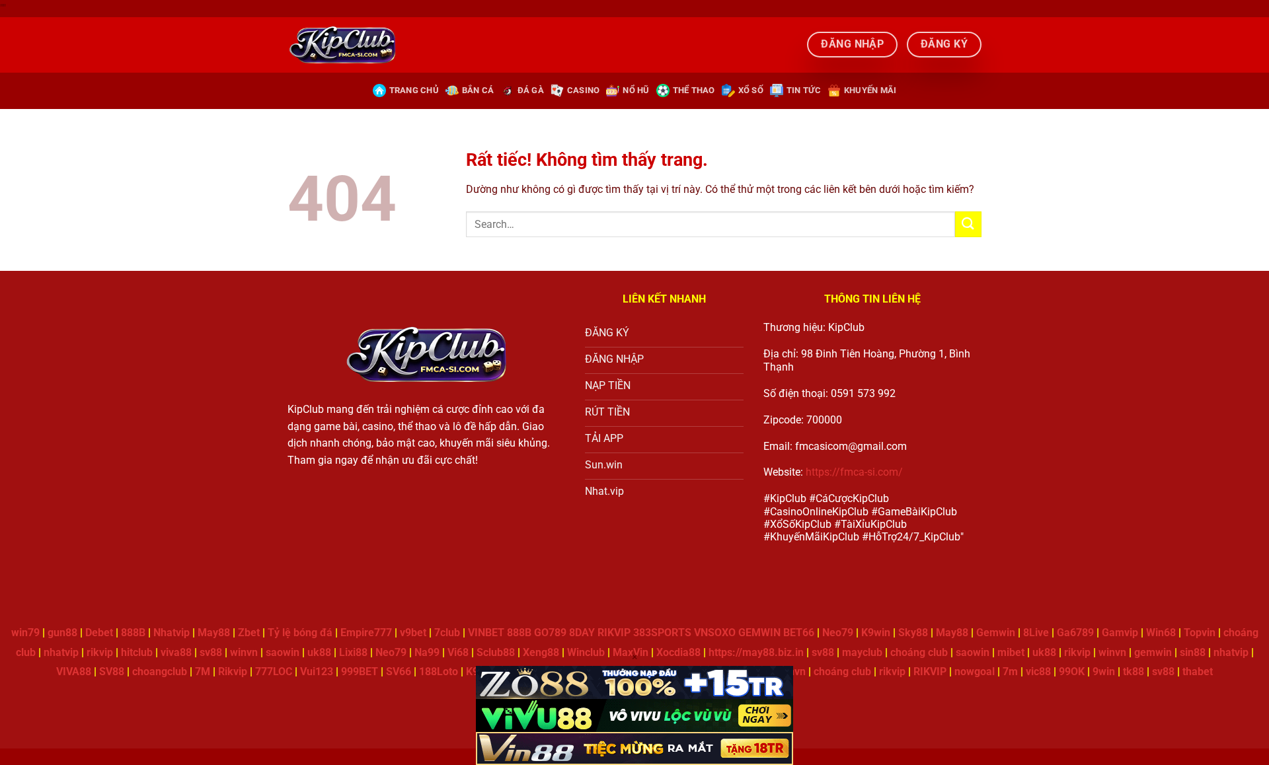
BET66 (798, 632)
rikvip (100, 652)
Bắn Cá (478, 90)
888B (133, 632)
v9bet (413, 632)
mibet (1010, 652)
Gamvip (1120, 632)
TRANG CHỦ (414, 90)
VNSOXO (715, 632)
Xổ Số (750, 90)
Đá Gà (531, 90)
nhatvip (61, 652)
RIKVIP (614, 632)
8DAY (582, 632)
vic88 (1038, 671)
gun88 (62, 632)
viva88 (176, 652)
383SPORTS (662, 632)
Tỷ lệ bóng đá (300, 632)
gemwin (1153, 652)
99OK (1072, 671)
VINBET (486, 632)
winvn (244, 652)
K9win (875, 632)
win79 (25, 632)
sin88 (1193, 652)
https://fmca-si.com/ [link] (854, 472)
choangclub (159, 671)
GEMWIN (759, 632)
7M (202, 671)
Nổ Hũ (636, 90)
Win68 (1161, 632)
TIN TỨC (804, 90)
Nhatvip (171, 632)
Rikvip (232, 671)
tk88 (1133, 671)
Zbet (249, 632)
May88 (214, 632)
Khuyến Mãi (870, 90)
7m (1010, 671)
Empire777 (366, 632)
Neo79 (837, 632)
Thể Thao (694, 90)
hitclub (137, 652)
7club (447, 632)
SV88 (111, 671)
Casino (583, 90)
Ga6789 (1075, 632)
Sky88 (913, 632)
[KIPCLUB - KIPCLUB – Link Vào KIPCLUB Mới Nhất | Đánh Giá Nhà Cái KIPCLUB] (342, 44)
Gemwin (995, 632)
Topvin (1199, 632)
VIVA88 (73, 671)
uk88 (1044, 652)
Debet (99, 632)
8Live (1036, 632)
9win (1104, 671)
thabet (1197, 671)
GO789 (550, 632)
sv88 (211, 652)
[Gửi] (968, 224)
